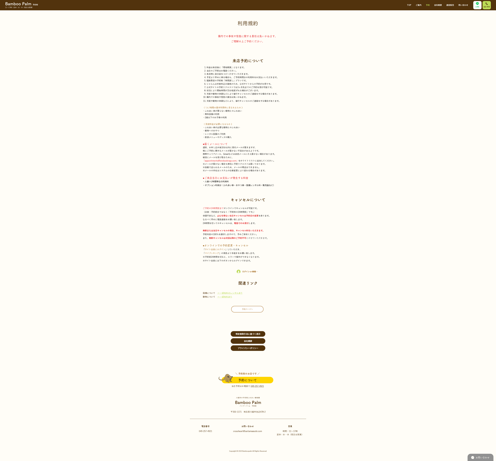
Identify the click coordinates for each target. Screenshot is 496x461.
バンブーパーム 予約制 (248, 406)
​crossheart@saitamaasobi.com (247, 431)
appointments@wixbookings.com (220, 161)
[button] (418, 4)
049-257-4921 (257, 386)
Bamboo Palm (248, 402)
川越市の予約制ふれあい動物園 (248, 397)
